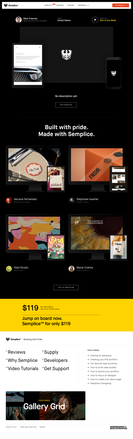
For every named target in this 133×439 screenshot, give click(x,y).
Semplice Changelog (99, 383)
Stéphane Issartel (87, 199)
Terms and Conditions (28, 427)
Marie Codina (85, 267)
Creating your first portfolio (102, 359)
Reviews (15, 352)
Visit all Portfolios (66, 287)
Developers (55, 360)
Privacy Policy (11, 427)
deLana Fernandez (25, 199)
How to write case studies (101, 367)
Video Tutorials (22, 368)
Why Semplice (21, 360)
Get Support (55, 368)
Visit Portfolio (66, 105)
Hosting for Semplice (99, 355)
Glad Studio (21, 267)
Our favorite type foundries (102, 363)
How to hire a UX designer (101, 375)
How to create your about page (104, 379)
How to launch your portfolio (103, 371)
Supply (50, 352)
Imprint (42, 427)
